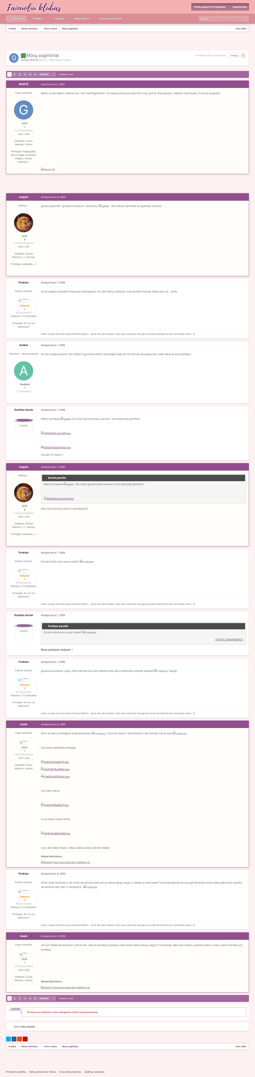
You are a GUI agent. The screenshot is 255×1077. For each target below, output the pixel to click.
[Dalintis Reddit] (19, 1039)
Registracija (240, 7)
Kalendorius (81, 18)
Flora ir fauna (63, 60)
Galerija (60, 18)
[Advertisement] (127, 41)
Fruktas (24, 282)
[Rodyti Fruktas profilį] (23, 300)
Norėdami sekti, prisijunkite (211, 55)
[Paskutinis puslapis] (53, 74)
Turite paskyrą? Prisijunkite (210, 7)
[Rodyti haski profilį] (23, 742)
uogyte (23, 197)
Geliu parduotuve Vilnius (42, 1071)
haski (23, 724)
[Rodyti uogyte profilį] (23, 222)
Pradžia (37, 18)
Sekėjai (234, 55)
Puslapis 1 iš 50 (66, 74)
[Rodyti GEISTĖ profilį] (14, 58)
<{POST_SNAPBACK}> (229, 639)
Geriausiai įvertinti (110, 18)
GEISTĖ (34, 60)
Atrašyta (53, 197)
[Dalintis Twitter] (8, 1039)
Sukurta (53, 84)
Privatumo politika (16, 1071)
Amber (23, 345)
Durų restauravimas (70, 1071)
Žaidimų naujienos (94, 1071)
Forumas (17, 18)
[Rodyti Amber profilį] (23, 370)
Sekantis (44, 74)
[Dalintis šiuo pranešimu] (245, 84)
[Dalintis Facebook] (14, 1039)
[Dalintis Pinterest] (25, 1039)
